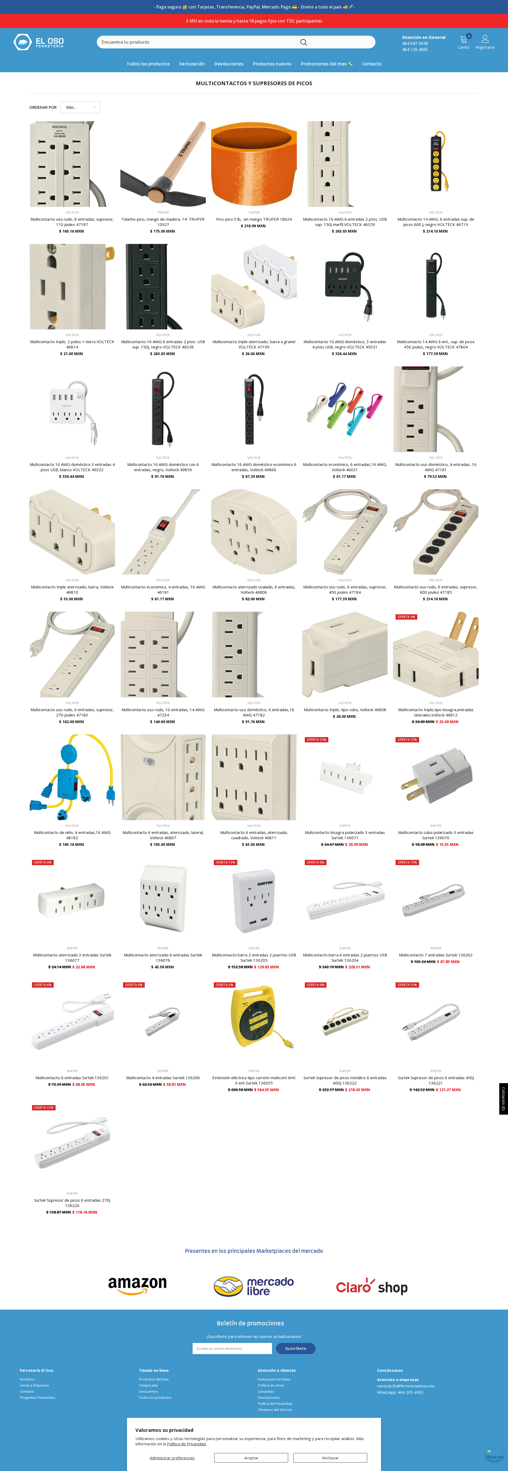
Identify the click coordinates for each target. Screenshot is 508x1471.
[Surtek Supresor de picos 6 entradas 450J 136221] (436, 1022)
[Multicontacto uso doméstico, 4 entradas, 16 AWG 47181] (436, 409)
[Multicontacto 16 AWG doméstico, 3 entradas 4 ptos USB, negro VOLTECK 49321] (345, 287)
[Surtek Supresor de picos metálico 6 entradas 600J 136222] (345, 1022)
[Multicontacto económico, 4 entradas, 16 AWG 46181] (163, 532)
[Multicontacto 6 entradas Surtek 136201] (72, 1022)
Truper (163, 212)
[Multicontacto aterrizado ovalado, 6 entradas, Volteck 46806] (254, 532)
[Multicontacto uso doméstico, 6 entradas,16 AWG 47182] (254, 654)
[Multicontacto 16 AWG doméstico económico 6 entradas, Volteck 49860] (254, 409)
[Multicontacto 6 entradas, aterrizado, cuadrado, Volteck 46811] (254, 777)
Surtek (344, 826)
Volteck (72, 212)
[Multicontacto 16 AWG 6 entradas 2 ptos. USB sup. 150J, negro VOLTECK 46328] (163, 287)
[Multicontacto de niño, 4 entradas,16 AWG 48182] (72, 777)
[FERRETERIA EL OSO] (137, 1286)
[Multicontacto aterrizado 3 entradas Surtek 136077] (72, 900)
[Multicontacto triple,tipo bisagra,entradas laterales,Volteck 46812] (436, 654)
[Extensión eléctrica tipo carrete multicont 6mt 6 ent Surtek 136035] (254, 1022)
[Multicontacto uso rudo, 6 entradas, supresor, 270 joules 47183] (72, 654)
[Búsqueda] (236, 42)
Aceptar (251, 1457)
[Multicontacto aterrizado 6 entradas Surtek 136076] (163, 900)
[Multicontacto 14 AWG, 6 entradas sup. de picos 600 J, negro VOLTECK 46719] (436, 164)
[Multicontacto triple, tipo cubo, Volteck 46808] (345, 654)
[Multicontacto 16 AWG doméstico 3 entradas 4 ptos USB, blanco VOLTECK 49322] (72, 409)
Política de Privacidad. (186, 1443)
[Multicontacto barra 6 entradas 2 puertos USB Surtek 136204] (345, 900)
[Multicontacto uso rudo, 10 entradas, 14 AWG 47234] (163, 654)
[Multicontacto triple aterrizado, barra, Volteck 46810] (72, 532)
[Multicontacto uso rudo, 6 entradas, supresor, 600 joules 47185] (436, 532)
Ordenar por (43, 107)
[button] (80, 107)
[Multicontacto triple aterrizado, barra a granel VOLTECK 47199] (254, 287)
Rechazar (330, 1457)
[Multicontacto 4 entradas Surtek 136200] (163, 1022)
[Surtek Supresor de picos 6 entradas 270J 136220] (72, 1145)
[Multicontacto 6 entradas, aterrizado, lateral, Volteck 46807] (163, 777)
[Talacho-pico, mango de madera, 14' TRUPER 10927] (163, 164)
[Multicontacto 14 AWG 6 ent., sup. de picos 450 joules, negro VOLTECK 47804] (436, 287)
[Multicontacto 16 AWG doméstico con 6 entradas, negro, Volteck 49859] (163, 409)
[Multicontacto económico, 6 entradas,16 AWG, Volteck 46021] (345, 409)
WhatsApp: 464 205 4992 (400, 1392)
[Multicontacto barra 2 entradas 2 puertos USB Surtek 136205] (254, 900)
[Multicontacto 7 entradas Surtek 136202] (436, 900)
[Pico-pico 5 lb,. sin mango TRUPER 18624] (254, 164)
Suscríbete (295, 1348)
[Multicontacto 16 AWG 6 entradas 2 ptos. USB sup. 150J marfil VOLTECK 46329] (345, 164)
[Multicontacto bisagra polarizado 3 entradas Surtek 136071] (345, 777)
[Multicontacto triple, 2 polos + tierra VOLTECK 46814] (72, 287)
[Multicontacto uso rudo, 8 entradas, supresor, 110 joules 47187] (72, 164)
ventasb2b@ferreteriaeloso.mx (405, 1385)
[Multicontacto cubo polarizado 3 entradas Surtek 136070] (436, 777)
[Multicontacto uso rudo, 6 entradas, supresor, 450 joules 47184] (345, 532)
